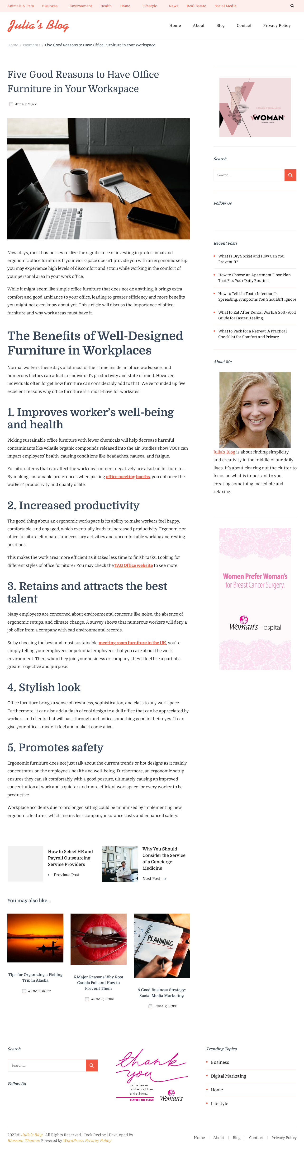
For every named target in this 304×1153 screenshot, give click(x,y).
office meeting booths (128, 476)
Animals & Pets (20, 6)
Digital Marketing (228, 1076)
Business (49, 6)
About (198, 25)
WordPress (73, 1141)
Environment (80, 6)
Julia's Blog (31, 1135)
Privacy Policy (277, 25)
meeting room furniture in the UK (132, 642)
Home (125, 6)
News (173, 6)
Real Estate (196, 6)
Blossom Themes (23, 1141)
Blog (220, 25)
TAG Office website (133, 565)
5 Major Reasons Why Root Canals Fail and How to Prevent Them (98, 983)
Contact (244, 25)
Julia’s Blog (224, 452)
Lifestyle (149, 6)
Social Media (226, 6)
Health (106, 6)
